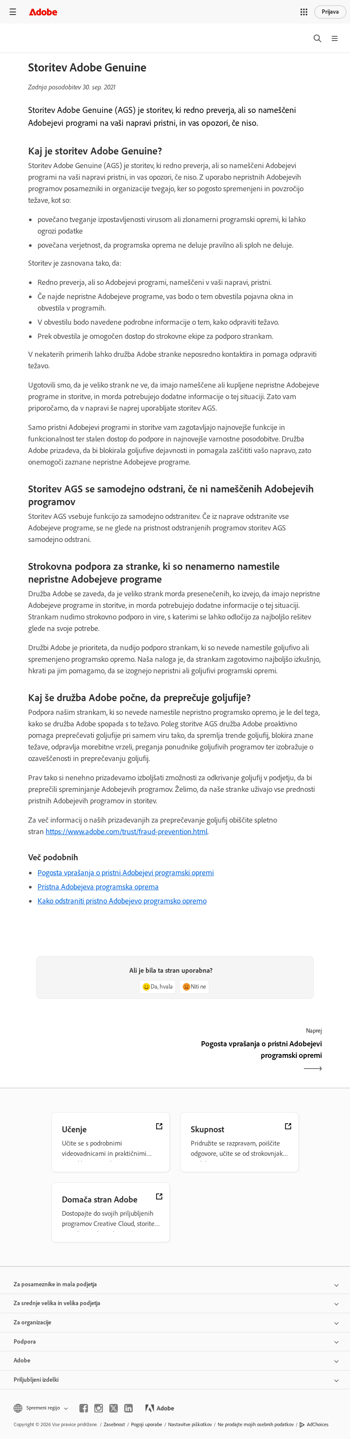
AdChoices (318, 1424)
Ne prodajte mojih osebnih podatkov (256, 1424)
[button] (304, 12)
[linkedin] (128, 1408)
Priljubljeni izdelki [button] (36, 1379)
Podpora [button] (25, 1341)
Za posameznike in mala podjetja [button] (55, 1284)
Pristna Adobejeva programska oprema (98, 886)
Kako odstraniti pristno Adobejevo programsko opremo (122, 901)
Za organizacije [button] (32, 1322)
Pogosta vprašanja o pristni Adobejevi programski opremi (126, 872)
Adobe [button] (22, 1360)
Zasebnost (114, 1424)
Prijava (330, 11)
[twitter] (113, 1408)
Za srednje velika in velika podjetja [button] (57, 1303)
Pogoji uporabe (146, 1424)
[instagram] (98, 1408)
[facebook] (83, 1408)
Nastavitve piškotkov (190, 1424)
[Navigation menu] (13, 12)
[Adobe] (43, 12)
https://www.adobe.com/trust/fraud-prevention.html (126, 831)
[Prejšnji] (100, 1057)
